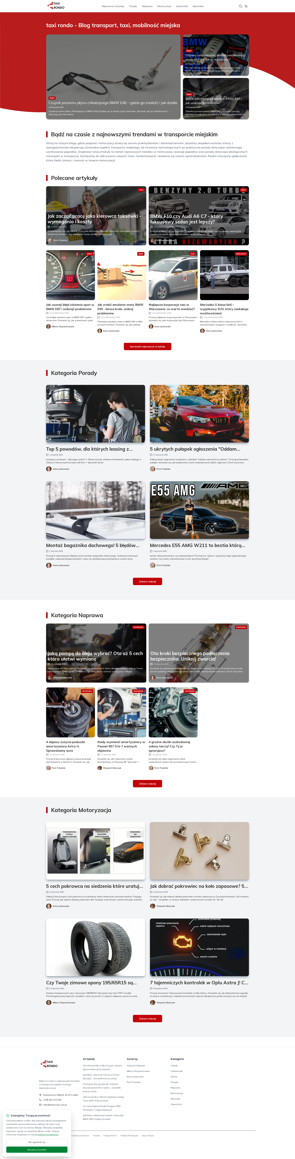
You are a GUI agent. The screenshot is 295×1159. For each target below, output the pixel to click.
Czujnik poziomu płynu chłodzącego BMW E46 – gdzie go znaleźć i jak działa (113, 102)
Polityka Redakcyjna (129, 1135)
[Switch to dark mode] (246, 6)
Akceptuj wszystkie (36, 1149)
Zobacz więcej (147, 581)
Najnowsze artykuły (113, 6)
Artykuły (89, 1059)
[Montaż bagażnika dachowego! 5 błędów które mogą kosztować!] (95, 510)
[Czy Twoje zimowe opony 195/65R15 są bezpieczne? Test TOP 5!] (95, 947)
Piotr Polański (60, 240)
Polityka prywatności (80, 1135)
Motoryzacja (164, 6)
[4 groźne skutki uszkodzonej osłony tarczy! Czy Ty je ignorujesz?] (173, 712)
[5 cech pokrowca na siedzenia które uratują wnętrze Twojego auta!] (95, 851)
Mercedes (198, 6)
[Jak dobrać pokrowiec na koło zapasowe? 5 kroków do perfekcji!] (199, 851)
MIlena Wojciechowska (64, 1002)
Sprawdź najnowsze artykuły (147, 346)
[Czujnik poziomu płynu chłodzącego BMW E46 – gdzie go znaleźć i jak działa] (113, 76)
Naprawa (147, 6)
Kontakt (96, 1135)
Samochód (182, 6)
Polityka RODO (110, 1135)
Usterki (174, 1065)
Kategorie (177, 1059)
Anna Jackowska (61, 469)
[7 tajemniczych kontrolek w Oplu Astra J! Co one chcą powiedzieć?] (199, 947)
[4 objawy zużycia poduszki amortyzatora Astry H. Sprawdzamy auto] (70, 712)
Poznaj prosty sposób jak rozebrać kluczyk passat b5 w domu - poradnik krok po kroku (102, 1088)
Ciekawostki (177, 1071)
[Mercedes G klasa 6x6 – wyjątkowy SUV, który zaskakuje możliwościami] (224, 275)
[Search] (240, 6)
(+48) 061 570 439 (52, 1099)
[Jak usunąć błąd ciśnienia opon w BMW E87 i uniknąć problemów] (70, 275)
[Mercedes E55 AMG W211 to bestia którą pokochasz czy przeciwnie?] (199, 510)
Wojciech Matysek (165, 240)
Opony (174, 1076)
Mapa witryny (148, 1135)
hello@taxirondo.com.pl (55, 1104)
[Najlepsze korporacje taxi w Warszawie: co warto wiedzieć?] (173, 275)
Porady (133, 6)
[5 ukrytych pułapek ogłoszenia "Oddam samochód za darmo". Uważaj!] (199, 414)
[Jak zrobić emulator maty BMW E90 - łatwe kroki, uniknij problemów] (121, 275)
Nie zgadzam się (36, 1142)
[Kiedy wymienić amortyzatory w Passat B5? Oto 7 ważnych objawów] (121, 712)
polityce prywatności (48, 1134)
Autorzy (132, 1059)
